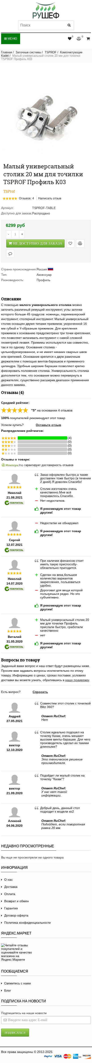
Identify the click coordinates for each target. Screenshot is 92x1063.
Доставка (10, 887)
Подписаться (15, 1032)
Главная (6, 52)
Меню (12, 38)
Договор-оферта (16, 915)
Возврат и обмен (16, 901)
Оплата (9, 894)
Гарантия (11, 908)
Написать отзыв (49, 198)
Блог (7, 990)
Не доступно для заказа (37, 243)
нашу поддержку (77, 680)
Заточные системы (28, 52)
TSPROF (50, 52)
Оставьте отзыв (48, 425)
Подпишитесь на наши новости (24, 1013)
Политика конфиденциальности (27, 922)
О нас (8, 879)
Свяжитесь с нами (17, 983)
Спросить (40, 692)
